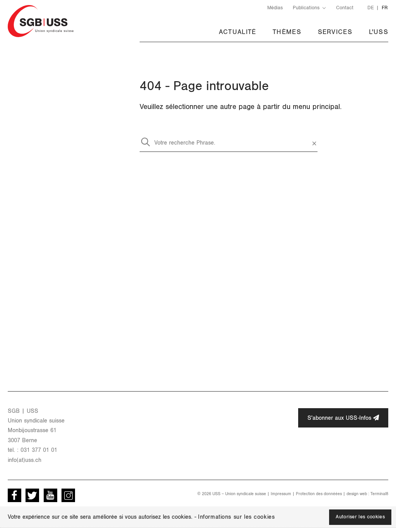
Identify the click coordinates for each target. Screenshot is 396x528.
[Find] (146, 141)
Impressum (281, 494)
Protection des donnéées (319, 494)
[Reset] (314, 141)
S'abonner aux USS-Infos (340, 418)
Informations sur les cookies (236, 517)
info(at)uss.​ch (24, 460)
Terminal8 (379, 494)
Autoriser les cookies (360, 516)
